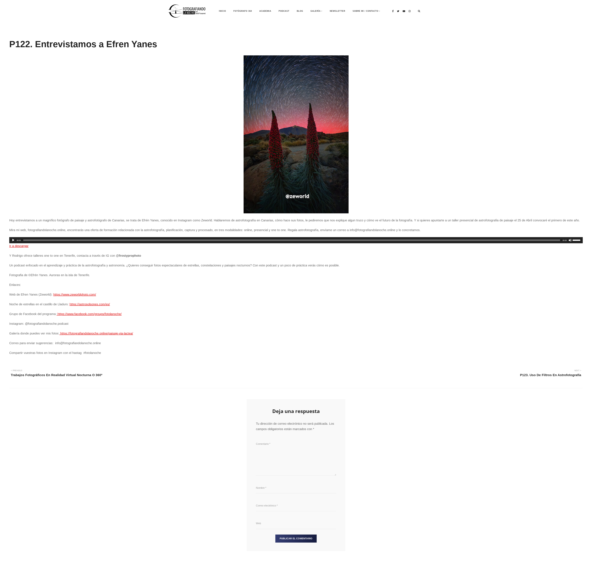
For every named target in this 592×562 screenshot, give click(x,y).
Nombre (261, 488)
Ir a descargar (19, 246)
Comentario (263, 444)
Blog (300, 11)
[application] (296, 240)
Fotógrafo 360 (242, 11)
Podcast (284, 11)
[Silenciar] (570, 240)
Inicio (222, 11)
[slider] (577, 240)
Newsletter (337, 11)
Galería (315, 11)
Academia (265, 11)
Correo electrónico (267, 505)
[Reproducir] (13, 240)
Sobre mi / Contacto (365, 11)
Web (258, 523)
